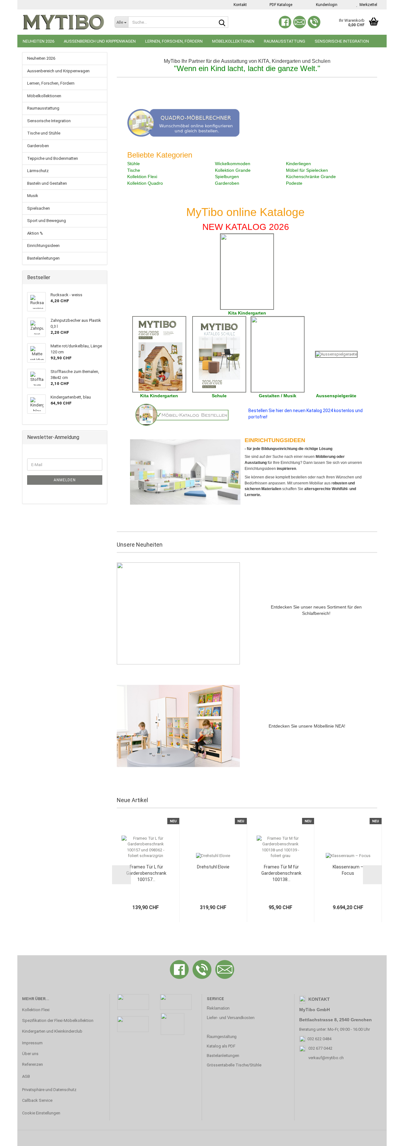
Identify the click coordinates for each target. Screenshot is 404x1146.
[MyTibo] (63, 22)
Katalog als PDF (221, 1046)
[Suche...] (222, 22)
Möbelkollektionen (233, 41)
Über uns (30, 1053)
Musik (32, 195)
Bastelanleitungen (43, 258)
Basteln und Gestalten (47, 183)
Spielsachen (38, 208)
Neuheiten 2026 (38, 41)
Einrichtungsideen (43, 245)
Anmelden (65, 480)
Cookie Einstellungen (41, 1113)
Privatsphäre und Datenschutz (49, 1089)
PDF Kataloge (280, 5)
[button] (121, 874)
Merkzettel (367, 5)
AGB (26, 1076)
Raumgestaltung (221, 1036)
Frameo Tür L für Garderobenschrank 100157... (146, 873)
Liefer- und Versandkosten (230, 1017)
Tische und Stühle (43, 133)
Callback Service (37, 1100)
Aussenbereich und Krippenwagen (100, 41)
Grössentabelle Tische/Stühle (234, 1065)
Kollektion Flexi (36, 1009)
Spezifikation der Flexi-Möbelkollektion (57, 1020)
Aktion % (35, 233)
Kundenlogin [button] (325, 5)
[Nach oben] (386, 1136)
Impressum (32, 1043)
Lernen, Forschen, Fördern (174, 41)
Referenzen (32, 1064)
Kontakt (240, 5)
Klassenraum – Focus (348, 870)
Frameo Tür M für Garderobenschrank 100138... (281, 873)
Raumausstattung (284, 41)
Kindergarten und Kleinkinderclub (52, 1031)
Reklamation (218, 1008)
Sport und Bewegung (46, 220)
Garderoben (38, 145)
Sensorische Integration (342, 41)
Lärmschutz (38, 170)
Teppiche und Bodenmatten (52, 158)
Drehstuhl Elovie (213, 866)
